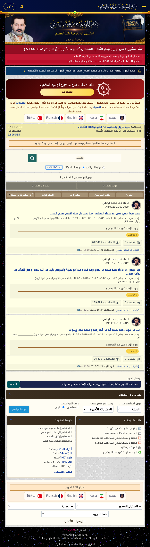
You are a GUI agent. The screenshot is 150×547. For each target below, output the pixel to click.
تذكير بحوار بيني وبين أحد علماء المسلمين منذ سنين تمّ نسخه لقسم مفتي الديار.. (95, 213)
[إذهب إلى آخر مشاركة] (78, 250)
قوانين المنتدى (63, 472)
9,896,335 (14, 134)
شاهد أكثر (129, 221)
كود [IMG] (66, 457)
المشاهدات (48, 194)
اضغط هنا (67, 91)
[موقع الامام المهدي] (118, 6)
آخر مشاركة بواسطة (22, 194)
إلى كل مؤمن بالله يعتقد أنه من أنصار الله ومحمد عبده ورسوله (104, 330)
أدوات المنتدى (111, 186)
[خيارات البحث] (21, 6)
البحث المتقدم (54, 167)
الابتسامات (66, 453)
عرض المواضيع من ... (130, 403)
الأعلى (13, 384)
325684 (132, 235)
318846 (132, 295)
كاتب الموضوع (102, 194)
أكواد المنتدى (63, 449)
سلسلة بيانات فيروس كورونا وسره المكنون (67, 85)
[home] (140, 71)
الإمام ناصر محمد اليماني (116, 203)
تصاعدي (72, 407)
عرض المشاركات (72, 167)
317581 (132, 351)
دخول (10, 6)
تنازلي (58, 407)
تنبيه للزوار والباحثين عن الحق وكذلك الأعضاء (104, 127)
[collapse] (10, 394)
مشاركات (75, 194)
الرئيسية (81, 521)
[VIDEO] (67, 462)
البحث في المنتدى (42, 186)
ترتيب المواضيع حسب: (101, 403)
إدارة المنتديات (134, 130)
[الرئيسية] (144, 6)
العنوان (129, 194)
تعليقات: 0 (130, 242)
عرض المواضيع (93, 167)
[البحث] (32, 158)
